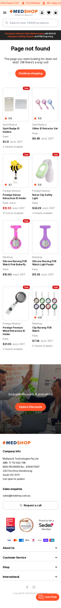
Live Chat (51, 597)
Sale (26, 88)
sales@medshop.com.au (16, 495)
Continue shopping (31, 73)
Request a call (32, 505)
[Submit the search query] (6, 24)
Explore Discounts (30, 407)
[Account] (42, 13)
